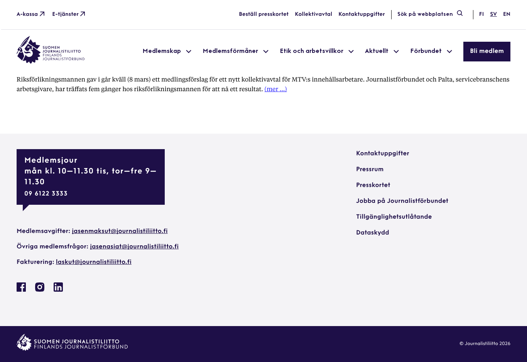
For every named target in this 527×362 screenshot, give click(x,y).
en (506, 14)
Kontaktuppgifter (361, 14)
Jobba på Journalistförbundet (402, 201)
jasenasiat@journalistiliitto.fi (134, 247)
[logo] (50, 62)
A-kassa (27, 14)
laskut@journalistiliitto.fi (94, 262)
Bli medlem (487, 51)
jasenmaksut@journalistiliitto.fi (119, 231)
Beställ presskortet (264, 14)
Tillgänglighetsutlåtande (394, 217)
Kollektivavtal (313, 14)
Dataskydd (372, 233)
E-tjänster (65, 14)
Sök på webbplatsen (425, 14)
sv (493, 14)
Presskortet (373, 185)
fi (481, 14)
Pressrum (369, 170)
